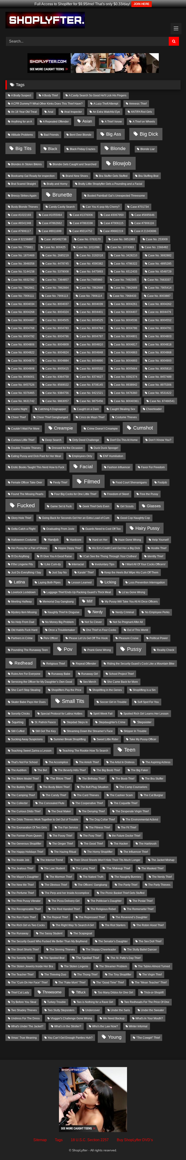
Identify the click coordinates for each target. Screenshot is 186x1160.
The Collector (19, 803)
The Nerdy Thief (162, 876)
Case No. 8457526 (22, 384)
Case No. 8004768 (22, 328)
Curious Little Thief (22, 440)
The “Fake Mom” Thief (71, 982)
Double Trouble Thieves (26, 448)
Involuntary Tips (104, 564)
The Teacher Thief (22, 974)
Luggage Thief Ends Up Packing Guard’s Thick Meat (78, 592)
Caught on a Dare (88, 409)
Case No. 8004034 (22, 304)
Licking (110, 582)
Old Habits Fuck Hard (24, 630)
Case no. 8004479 (159, 312)
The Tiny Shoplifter (119, 974)
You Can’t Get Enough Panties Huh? (70, 1037)
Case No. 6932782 (22, 279)
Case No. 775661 (22, 247)
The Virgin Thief (152, 974)
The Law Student (54, 868)
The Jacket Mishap (162, 860)
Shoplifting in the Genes (107, 690)
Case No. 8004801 (125, 336)
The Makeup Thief (118, 868)
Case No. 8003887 (159, 296)
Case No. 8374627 (91, 376)
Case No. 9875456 (91, 401)
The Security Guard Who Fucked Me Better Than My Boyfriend (49, 941)
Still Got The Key (45, 731)
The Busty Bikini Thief (56, 787)
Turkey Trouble (56, 1002)
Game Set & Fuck (61, 506)
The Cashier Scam (121, 795)
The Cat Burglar (153, 795)
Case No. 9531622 (159, 393)
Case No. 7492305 (125, 279)
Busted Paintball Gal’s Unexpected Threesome (116, 195)
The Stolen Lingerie (76, 966)
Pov (68, 649)
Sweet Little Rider (107, 739)
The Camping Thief (23, 795)
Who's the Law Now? (105, 1026)
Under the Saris (120, 1010)
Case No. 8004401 (91, 312)
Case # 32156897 (22, 239)
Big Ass (113, 134)
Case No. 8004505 (57, 320)
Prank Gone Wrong (99, 650)
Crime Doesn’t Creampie (102, 428)
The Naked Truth (93, 876)
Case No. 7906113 (56, 296)
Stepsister (144, 722)
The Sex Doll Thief (150, 941)
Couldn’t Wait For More (25, 428)
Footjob (162, 482)
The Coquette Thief (125, 803)
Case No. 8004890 (91, 360)
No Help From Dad (22, 622)
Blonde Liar (147, 149)
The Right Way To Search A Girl (75, 925)
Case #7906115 (113, 223)
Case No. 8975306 (159, 384)
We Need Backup (114, 1018)
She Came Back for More (122, 681)
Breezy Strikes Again (24, 195)
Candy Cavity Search (62, 206)
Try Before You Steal (23, 1002)
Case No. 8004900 (159, 360)
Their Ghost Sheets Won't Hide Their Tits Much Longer (107, 860)
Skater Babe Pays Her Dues (28, 702)
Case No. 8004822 (22, 352)
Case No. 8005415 (57, 368)
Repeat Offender (86, 663)
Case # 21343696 (145, 231)
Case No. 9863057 (57, 401)
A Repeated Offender (56, 121)
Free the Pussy (149, 494)
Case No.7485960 (91, 279)
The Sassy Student (50, 933)
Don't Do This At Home (124, 440)
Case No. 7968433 (124, 296)
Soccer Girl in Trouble (113, 702)
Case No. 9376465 (22, 393)
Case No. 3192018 (91, 255)
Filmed (92, 481)
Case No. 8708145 (91, 384)
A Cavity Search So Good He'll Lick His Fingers (97, 95)
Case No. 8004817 (125, 344)
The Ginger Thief (62, 843)
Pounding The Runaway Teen (29, 650)
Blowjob (122, 163)
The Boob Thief (124, 778)
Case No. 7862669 (125, 287)
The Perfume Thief (22, 893)
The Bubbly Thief (21, 787)
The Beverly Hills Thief (72, 770)
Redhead (24, 663)
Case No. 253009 (157, 239)
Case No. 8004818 (159, 344)
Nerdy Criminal (124, 612)
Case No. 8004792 (22, 336)
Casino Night (19, 409)
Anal (50, 111)
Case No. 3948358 (22, 263)
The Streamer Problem (113, 966)
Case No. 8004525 (91, 320)
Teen (129, 750)
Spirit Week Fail (103, 713)
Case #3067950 (114, 215)
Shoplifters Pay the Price (66, 690)
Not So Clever (93, 622)
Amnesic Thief (138, 103)
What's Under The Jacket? (27, 1026)
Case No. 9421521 (91, 393)
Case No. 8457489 (159, 376)
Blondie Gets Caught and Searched (74, 164)
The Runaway (19, 933)
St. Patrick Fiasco (45, 722)
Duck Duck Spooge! (106, 448)
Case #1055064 (52, 215)
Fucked (26, 505)
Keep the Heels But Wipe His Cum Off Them (131, 572)
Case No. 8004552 (159, 320)
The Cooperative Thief (89, 803)
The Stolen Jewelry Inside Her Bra (32, 966)
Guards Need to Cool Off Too (103, 528)
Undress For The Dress (25, 1018)
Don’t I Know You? (160, 440)
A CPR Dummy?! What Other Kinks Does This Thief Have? (47, 103)
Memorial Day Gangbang (58, 601)
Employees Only (82, 456)
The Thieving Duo (55, 974)
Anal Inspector (73, 111)
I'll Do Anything (20, 556)
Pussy (134, 649)
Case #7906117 (21, 231)
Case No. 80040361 (126, 401)
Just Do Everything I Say (26, 572)
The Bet (42, 770)
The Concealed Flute (51, 803)
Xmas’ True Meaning (24, 1037)
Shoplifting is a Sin (144, 690)
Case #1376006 (83, 215)
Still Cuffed (17, 731)
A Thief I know (113, 121)
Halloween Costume (23, 539)
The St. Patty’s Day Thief (125, 958)
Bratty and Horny (57, 183)
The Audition (19, 770)
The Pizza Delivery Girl (65, 900)
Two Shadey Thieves (24, 1010)
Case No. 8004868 (159, 352)
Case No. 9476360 (125, 393)
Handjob (53, 539)
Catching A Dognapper (52, 409)
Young (115, 1037)
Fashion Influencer (118, 467)
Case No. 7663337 (159, 279)
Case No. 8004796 (57, 336)
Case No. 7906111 (22, 296)
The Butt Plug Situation (94, 787)
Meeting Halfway (21, 601)
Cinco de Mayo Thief (91, 417)
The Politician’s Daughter (106, 900)
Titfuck (81, 992)
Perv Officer (51, 638)
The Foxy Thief (92, 835)
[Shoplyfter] (93, 21)
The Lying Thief (85, 868)
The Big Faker (139, 770)
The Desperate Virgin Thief (132, 811)
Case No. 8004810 (91, 344)
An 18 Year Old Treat (24, 111)
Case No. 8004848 (91, 352)
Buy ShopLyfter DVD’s (135, 1140)
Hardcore (75, 539)
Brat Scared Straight (23, 183)
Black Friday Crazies (82, 149)
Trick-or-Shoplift (154, 992)
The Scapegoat (82, 933)
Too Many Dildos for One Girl (115, 992)
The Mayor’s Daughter (25, 876)
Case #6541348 (21, 223)
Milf (89, 601)
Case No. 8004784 (91, 328)
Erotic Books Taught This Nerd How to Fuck (37, 467)
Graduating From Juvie (60, 528)
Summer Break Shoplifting (70, 739)
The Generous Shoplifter (26, 843)
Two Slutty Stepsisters (61, 1010)
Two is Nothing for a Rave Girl (95, 1002)
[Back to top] (172, 1146)
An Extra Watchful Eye (106, 111)
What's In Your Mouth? (149, 1018)
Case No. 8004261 (125, 304)
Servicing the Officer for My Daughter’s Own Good (41, 681)
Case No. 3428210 (125, 255)
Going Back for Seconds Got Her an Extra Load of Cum (75, 518)
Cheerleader (154, 409)
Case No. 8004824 (57, 352)
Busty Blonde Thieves (24, 206)
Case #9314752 (82, 231)
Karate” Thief (85, 572)
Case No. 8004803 (159, 336)
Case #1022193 (21, 215)
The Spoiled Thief (87, 958)
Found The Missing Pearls (27, 494)
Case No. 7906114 (90, 296)
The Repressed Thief (92, 917)
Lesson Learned (81, 582)
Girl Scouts (127, 506)
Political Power (158, 638)
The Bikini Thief (60, 778)
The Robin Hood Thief (150, 925)
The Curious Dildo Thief (25, 811)
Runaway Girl (89, 673)
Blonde (118, 148)
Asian (87, 121)
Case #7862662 (52, 223)
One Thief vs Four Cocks (101, 630)
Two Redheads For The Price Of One (146, 1002)
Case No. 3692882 (159, 255)
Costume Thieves (126, 417)
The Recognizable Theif (26, 909)
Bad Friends (51, 134)
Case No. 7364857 (57, 279)
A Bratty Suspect (21, 95)
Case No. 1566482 (156, 247)
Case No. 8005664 (125, 368)
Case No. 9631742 (22, 401)
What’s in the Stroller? (67, 1026)
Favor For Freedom (153, 467)
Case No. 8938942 (125, 384)
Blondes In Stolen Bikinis (26, 164)
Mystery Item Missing (24, 612)
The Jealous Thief (22, 868)
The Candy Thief (56, 795)
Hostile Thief (158, 548)
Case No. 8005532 (91, 368)
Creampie (63, 427)
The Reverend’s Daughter (131, 917)
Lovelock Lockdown (23, 592)
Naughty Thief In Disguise (63, 612)
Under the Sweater (152, 1010)
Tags (59, 1140)
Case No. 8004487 (22, 320)
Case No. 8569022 (57, 384)
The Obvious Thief (55, 884)
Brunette (62, 195)
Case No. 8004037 (57, 304)
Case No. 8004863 (125, 352)
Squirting (17, 722)
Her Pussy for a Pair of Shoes (29, 548)
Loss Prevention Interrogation (147, 582)
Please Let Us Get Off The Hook (88, 638)
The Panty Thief (127, 884)
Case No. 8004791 (159, 328)
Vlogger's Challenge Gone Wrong (71, 1018)
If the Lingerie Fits (22, 564)
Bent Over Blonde (80, 134)
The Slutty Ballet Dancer (142, 949)
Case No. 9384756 (57, 393)
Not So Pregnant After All (128, 622)
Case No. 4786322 (125, 263)
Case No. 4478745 (57, 263)
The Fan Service (68, 827)
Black (52, 149)
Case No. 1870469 (22, 255)
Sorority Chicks (20, 713)
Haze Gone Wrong (129, 539)
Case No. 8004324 (57, 312)
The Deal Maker (61, 811)
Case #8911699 (51, 231)
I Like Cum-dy (52, 564)
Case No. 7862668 (91, 287)
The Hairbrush (148, 843)
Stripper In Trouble (135, 731)
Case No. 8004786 (125, 328)
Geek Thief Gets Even (96, 506)
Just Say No (59, 572)
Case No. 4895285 (159, 263)
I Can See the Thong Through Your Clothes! (110, 556)
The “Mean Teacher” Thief (150, 982)
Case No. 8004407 (125, 312)
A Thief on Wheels (144, 121)
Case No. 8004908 (22, 368)
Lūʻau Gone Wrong (133, 592)
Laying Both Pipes (49, 582)
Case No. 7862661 (22, 287)
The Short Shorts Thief (25, 949)
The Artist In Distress (122, 762)
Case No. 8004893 (125, 360)
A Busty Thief (50, 95)
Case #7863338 (83, 223)
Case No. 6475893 (91, 271)
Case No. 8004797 (91, 336)
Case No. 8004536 (125, 320)
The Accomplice (58, 762)
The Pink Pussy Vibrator (26, 900)
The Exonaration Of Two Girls (29, 827)
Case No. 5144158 (22, 271)
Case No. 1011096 (88, 247)
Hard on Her (100, 539)
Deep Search (53, 440)
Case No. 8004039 (91, 304)
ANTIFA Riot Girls (141, 111)
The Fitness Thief (99, 827)
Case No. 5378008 (57, 271)
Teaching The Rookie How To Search (85, 750)
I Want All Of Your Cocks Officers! (145, 564)
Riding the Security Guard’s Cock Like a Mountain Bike (140, 663)
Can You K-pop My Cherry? (103, 206)
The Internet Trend (51, 860)
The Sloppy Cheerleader (101, 949)
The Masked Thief (152, 868)
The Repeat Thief (57, 917)
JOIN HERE (141, 4)
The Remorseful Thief (140, 909)
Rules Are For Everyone (25, 673)
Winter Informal (138, 1026)
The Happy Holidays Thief (27, 851)
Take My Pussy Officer (142, 739)
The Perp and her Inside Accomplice (67, 893)
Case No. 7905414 (159, 287)
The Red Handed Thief (65, 909)
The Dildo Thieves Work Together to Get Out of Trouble (44, 819)
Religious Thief (55, 663)
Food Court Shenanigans (131, 482)
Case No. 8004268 (22, 312)
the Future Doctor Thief (126, 835)
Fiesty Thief (60, 482)
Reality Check (165, 650)
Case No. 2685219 (57, 255)
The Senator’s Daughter (113, 941)
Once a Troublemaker (61, 630)
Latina (19, 582)
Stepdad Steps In (77, 722)
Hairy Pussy (147, 528)
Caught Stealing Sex (122, 409)
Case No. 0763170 (89, 239)
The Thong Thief (87, 974)
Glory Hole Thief (21, 518)
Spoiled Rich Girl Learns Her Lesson (146, 713)
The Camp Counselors (133, 787)
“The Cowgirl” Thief (148, 1037)
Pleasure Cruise (129, 638)
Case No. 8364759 (57, 376)
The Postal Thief (142, 900)
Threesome (51, 992)
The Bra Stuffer (154, 778)
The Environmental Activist (142, 819)
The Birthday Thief (93, 778)
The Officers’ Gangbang (92, 884)
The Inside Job (20, 860)
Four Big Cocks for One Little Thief (75, 494)
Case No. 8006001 (22, 376)
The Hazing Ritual (65, 851)
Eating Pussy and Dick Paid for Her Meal (36, 456)
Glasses (154, 506)
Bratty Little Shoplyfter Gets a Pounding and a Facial (110, 183)
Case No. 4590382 (91, 263)
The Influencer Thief (135, 851)
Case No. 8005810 (159, 368)
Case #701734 (139, 206)
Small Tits (73, 701)
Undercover (92, 1010)
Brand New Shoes (77, 176)
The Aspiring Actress (157, 762)
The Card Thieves (88, 795)
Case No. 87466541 (162, 401)
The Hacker (121, 843)
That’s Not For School (24, 762)
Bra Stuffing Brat (148, 176)
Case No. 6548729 (159, 271)
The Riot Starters (115, 925)
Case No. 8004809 (57, 344)
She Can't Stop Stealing (25, 690)
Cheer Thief (18, 417)
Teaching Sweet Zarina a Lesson (31, 750)
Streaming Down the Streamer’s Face (90, 731)
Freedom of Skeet (118, 494)
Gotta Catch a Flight (23, 528)
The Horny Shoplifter (100, 851)
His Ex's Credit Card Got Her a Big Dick (116, 548)
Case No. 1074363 (122, 247)
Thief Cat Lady (20, 992)
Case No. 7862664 (57, 287)
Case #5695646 (144, 215)
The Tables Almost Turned (154, 966)
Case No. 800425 (55, 247)
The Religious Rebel (103, 909)
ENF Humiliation (113, 456)
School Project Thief (121, 673)
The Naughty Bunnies (127, 876)
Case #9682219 (113, 231)
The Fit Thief (128, 827)
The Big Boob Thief (108, 770)
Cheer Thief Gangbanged (52, 417)
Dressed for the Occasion (67, 448)
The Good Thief (93, 843)
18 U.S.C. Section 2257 (90, 1140)
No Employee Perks (157, 612)
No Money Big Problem (59, 622)
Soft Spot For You (148, 702)
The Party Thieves (159, 884)
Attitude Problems (22, 134)
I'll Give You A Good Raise (56, 556)
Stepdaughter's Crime (112, 722)
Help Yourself (160, 539)
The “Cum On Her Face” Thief (29, 982)
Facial (86, 466)
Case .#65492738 (55, 239)
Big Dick (149, 134)
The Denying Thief (93, 811)
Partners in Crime (22, 638)
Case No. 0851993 (123, 239)
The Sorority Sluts (22, 958)
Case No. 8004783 (57, 328)
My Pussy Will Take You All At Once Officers (131, 601)
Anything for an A (21, 121)
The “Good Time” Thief (110, 982)
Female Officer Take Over (26, 482)
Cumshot (143, 428)
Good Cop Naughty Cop (135, 518)
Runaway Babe (60, 673)
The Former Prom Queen (26, 835)
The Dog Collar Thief (102, 819)
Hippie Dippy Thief (69, 548)
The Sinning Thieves (62, 949)
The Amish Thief (89, 762)
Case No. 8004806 (22, 344)
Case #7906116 (144, 223)
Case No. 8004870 (22, 360)
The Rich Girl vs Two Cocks (28, 925)
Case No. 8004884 (57, 360)
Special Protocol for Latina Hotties (61, 713)
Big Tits (23, 148)
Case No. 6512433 (125, 271)
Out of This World (137, 630)
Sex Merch (89, 681)
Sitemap (40, 1140)
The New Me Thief (22, 884)
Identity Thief (155, 556)
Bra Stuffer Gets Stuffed (113, 176)
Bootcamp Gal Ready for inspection (33, 176)
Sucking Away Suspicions (27, 739)
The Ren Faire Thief (23, 917)
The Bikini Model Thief (25, 778)
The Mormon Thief (60, 876)
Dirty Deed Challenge (85, 440)
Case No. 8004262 (159, 304)
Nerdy (98, 612)
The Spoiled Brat (54, 958)
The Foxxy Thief (62, 835)
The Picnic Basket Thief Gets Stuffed (122, 893)
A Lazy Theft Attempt (105, 103)
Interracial (78, 564)
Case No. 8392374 (125, 376)
